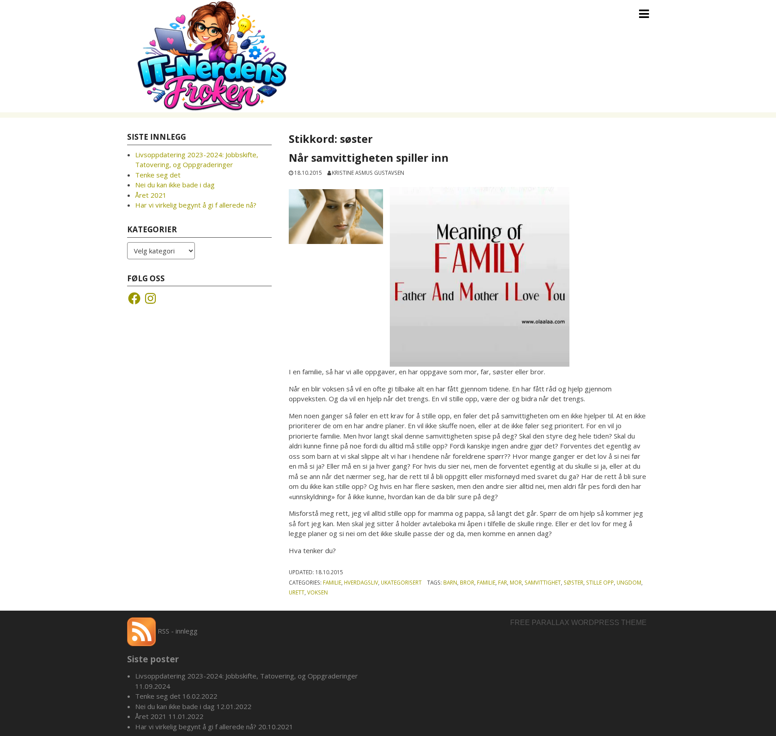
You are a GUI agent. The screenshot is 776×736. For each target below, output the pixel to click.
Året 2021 (151, 195)
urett (296, 592)
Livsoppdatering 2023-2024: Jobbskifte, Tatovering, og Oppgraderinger (246, 675)
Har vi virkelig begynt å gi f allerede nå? (195, 204)
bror (467, 582)
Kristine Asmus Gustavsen (368, 172)
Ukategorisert (401, 582)
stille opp (600, 582)
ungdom (629, 582)
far (502, 582)
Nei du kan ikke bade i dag (175, 184)
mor (516, 582)
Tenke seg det (158, 174)
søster (573, 582)
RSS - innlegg (177, 630)
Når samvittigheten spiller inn (369, 158)
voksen (317, 592)
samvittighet (543, 582)
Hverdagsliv (361, 582)
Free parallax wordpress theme (578, 622)
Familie (332, 582)
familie (486, 582)
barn (450, 582)
